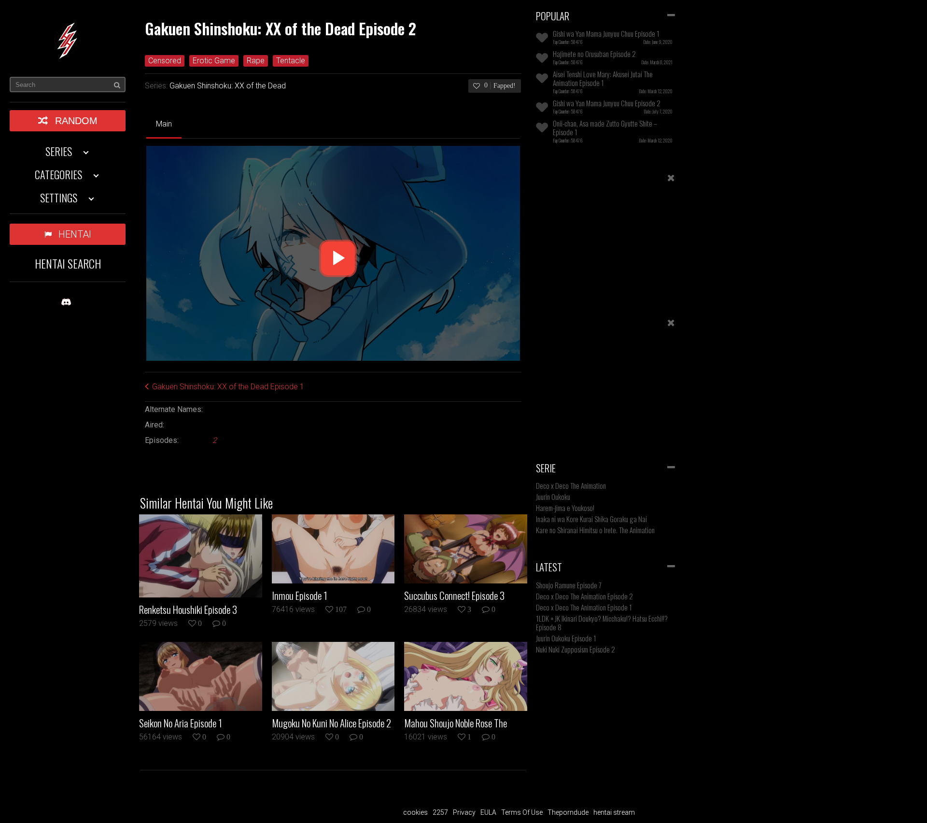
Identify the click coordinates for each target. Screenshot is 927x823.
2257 (440, 812)
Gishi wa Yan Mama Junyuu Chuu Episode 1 (606, 33)
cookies (415, 812)
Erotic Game (214, 60)
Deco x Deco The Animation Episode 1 (584, 607)
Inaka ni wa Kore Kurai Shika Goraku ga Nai (591, 518)
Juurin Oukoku (553, 496)
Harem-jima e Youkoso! (565, 507)
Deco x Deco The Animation (571, 485)
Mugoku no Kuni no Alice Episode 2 (331, 723)
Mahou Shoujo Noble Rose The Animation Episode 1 (455, 723)
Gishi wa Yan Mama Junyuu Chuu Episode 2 (606, 103)
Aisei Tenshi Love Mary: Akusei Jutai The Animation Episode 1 (603, 78)
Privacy (464, 812)
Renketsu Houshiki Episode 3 (188, 609)
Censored (164, 60)
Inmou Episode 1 (299, 595)
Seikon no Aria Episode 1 (180, 723)
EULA (488, 812)
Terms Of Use (522, 812)
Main (164, 123)
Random (76, 120)
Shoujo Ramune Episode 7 (569, 585)
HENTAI (74, 234)
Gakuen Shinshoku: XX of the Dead (227, 85)
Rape (256, 60)
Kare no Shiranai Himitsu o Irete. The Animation (595, 530)
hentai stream (614, 812)
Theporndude (568, 812)
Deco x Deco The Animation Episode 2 (584, 596)
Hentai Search (68, 263)
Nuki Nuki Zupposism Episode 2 (575, 649)
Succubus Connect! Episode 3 (454, 595)
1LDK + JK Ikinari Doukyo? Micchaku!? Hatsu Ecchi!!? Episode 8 (602, 622)
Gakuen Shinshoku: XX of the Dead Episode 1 (228, 386)
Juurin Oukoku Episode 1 (566, 638)
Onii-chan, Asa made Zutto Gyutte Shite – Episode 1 (605, 127)
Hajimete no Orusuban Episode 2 (594, 53)
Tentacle (290, 60)
